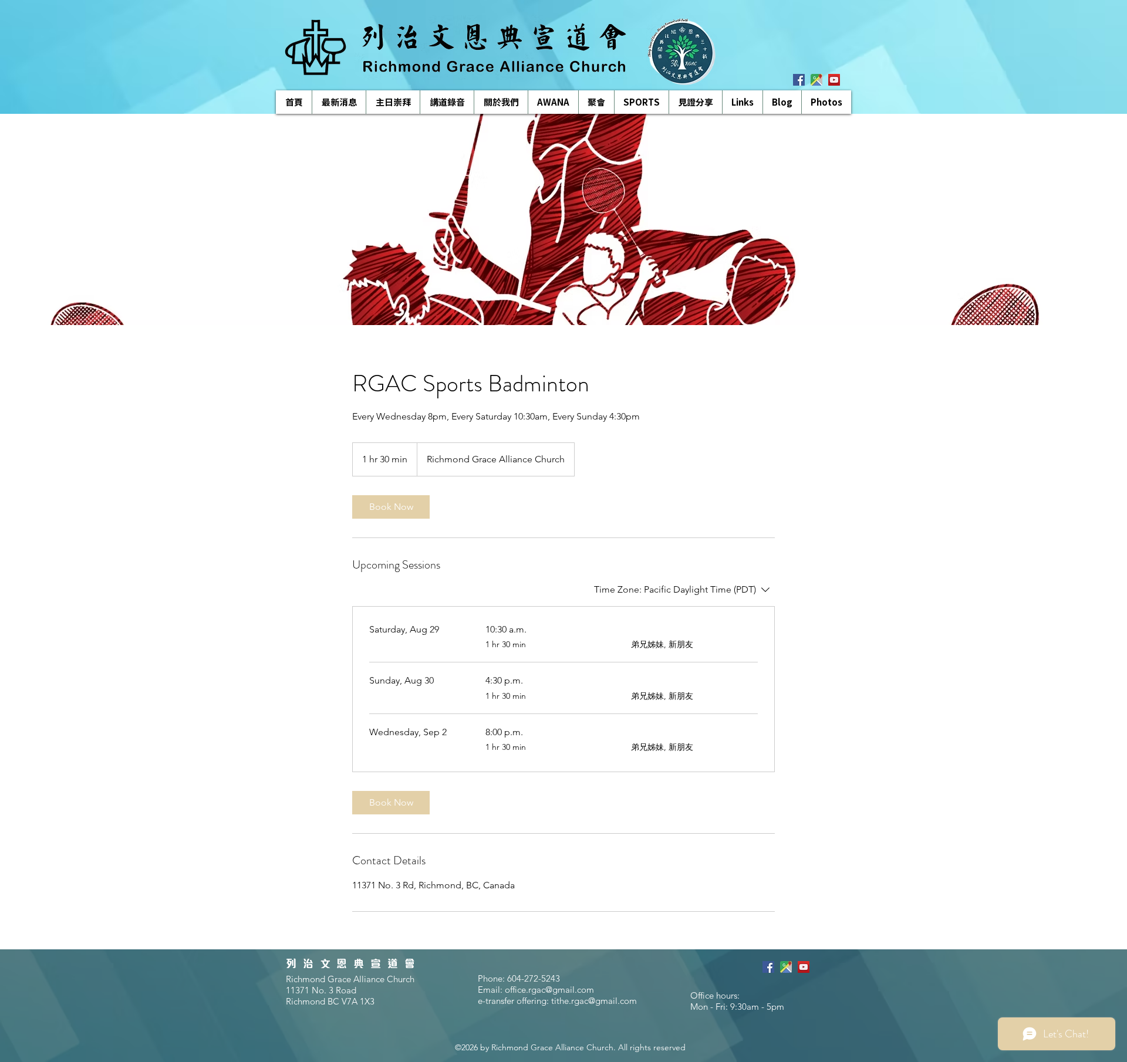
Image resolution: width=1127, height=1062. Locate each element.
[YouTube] (834, 80)
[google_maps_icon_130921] (816, 80)
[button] (447, 102)
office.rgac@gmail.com (549, 989)
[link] (391, 507)
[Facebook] (799, 80)
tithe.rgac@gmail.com (594, 1000)
